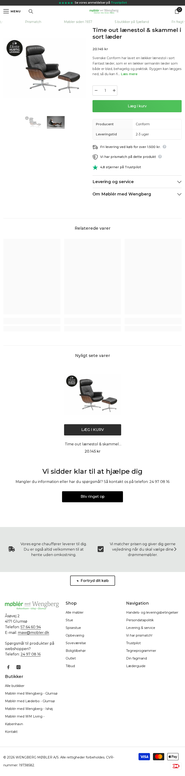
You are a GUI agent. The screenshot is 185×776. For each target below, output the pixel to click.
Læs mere (129, 74)
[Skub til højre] (175, 549)
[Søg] (31, 11)
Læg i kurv (137, 106)
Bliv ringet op (93, 496)
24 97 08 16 (31, 654)
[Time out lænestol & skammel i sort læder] (92, 394)
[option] (44, 68)
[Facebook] (8, 667)
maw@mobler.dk (33, 632)
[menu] (6, 11)
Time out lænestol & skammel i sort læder (92, 444)
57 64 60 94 (31, 627)
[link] (31, 321)
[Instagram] (18, 667)
